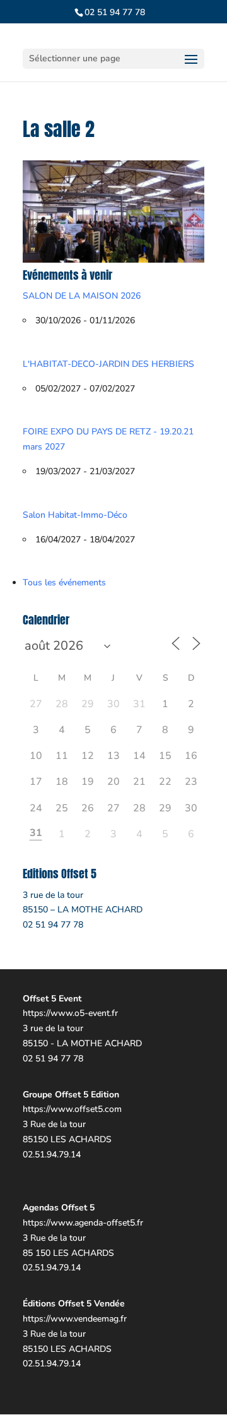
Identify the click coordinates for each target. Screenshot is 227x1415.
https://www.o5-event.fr (70, 1013)
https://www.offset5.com (72, 1109)
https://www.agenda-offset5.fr (83, 1223)
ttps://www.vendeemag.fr (77, 1319)
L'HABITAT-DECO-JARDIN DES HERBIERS (108, 364)
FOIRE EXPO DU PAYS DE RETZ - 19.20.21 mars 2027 (108, 439)
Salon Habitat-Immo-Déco (75, 515)
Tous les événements (64, 582)
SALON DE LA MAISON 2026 (82, 296)
